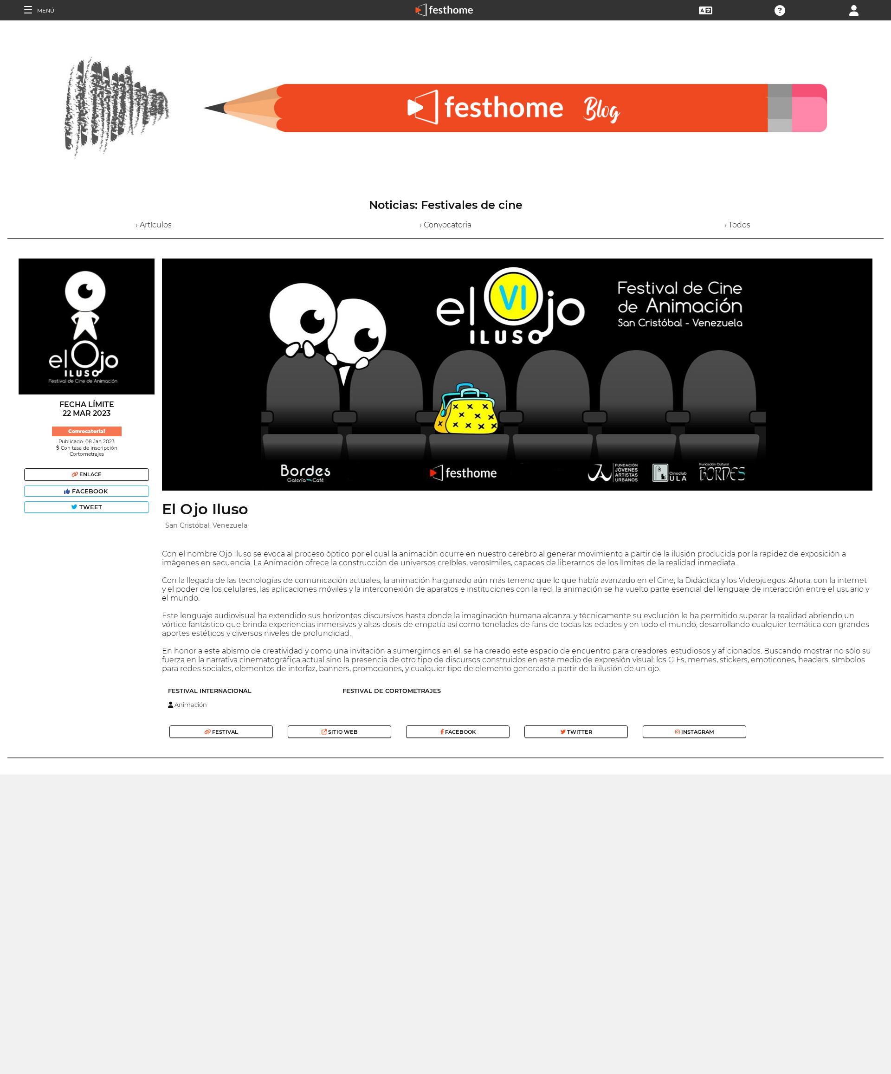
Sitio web (342, 732)
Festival (224, 732)
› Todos (737, 224)
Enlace (90, 474)
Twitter (579, 732)
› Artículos (154, 224)
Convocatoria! (86, 431)
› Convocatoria (445, 224)
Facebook (90, 491)
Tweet (89, 507)
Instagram (697, 732)
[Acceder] (854, 9)
